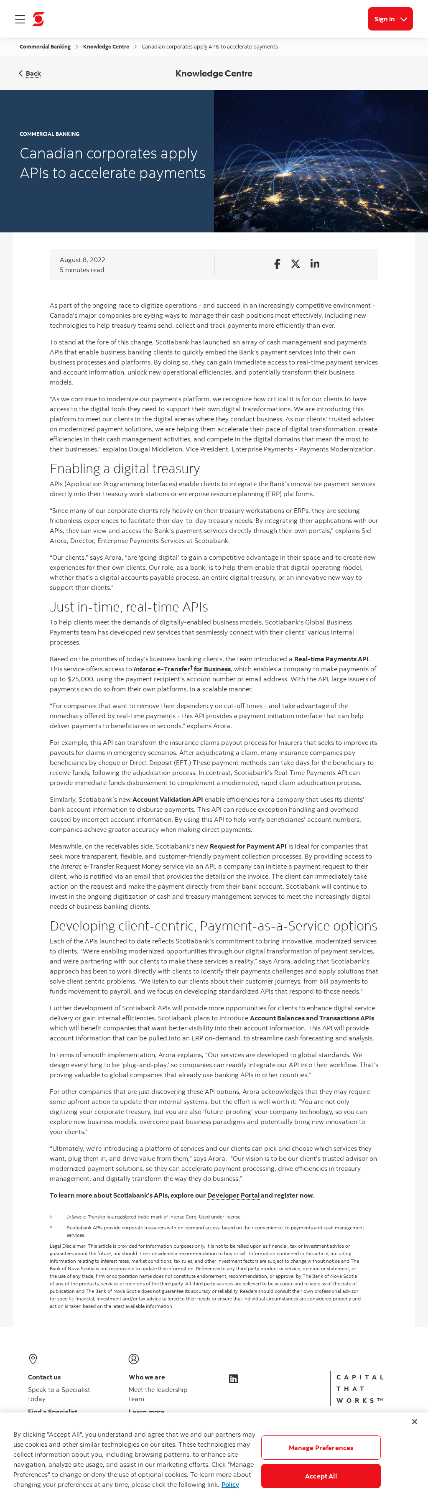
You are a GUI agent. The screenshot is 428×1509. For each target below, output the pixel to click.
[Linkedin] (233, 1378)
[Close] (414, 1421)
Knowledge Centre (106, 46)
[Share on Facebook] (277, 264)
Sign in (393, 18)
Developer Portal (233, 1195)
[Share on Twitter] (295, 264)
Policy (230, 1484)
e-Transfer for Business (182, 669)
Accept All (321, 1476)
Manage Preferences (321, 1447)
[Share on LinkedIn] (315, 264)
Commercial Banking (45, 46)
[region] (214, 1460)
